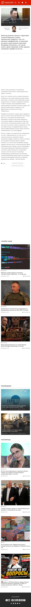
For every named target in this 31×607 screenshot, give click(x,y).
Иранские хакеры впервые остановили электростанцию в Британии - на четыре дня (13, 273)
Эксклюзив (12, 22)
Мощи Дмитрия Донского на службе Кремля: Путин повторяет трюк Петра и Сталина (13, 345)
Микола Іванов (27, 276)
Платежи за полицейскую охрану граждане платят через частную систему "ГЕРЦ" (14, 406)
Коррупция (4, 306)
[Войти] (20, 603)
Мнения (20, 2)
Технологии (5, 433)
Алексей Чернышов (17, 163)
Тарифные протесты (17, 165)
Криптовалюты (5, 580)
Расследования (27, 2)
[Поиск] (11, 603)
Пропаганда (4, 342)
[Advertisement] (15, 71)
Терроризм (4, 270)
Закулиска (4, 469)
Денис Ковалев (22, 409)
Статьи (23, 2)
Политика (6, 22)
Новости (16, 2)
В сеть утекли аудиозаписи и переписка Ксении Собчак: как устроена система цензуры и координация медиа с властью (14, 472)
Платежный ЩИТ (26, 586)
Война (3, 542)
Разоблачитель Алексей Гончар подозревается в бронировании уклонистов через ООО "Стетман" (15, 309)
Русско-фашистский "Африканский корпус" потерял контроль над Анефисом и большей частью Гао (15, 546)
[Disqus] (15, 221)
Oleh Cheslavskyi (26, 312)
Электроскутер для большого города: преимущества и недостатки (12, 430)
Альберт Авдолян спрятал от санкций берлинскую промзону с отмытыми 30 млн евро (15, 509)
